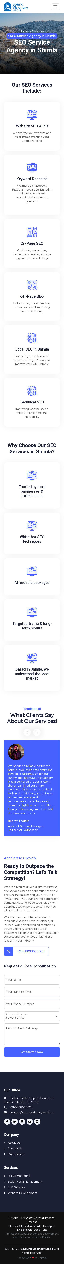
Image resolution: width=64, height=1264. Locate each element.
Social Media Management (24, 1181)
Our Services (15, 1154)
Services (38, 31)
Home (24, 31)
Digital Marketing (18, 1175)
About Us (13, 1142)
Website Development (22, 1193)
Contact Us (14, 1148)
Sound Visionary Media (38, 1248)
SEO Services (16, 1187)
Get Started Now (32, 1052)
